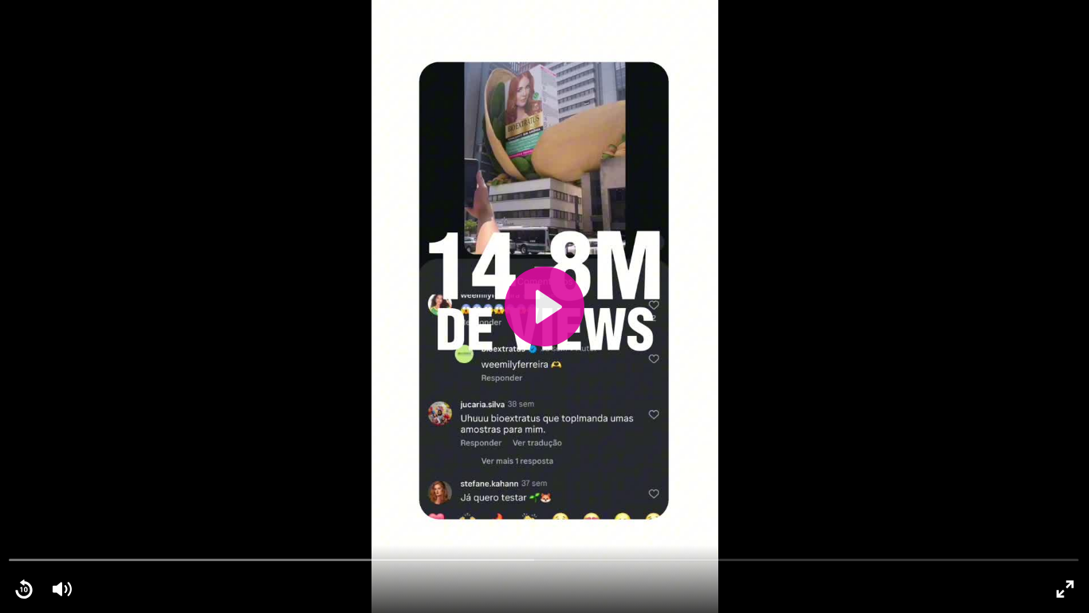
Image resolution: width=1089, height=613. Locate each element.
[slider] (544, 559)
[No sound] (62, 589)
